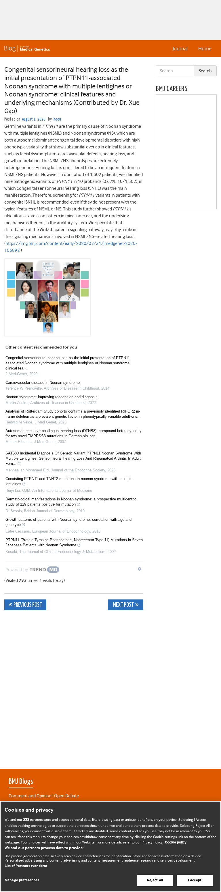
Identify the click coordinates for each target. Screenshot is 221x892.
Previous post (28, 605)
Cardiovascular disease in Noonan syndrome (42, 382)
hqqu (57, 119)
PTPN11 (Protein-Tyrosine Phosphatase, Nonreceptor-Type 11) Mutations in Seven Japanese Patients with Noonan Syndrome (74, 542)
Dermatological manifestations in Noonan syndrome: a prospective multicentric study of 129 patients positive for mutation (70, 501)
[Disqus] (73, 686)
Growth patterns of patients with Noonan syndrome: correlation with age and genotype (68, 522)
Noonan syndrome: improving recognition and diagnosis (51, 397)
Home (205, 48)
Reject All (155, 880)
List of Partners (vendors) (26, 866)
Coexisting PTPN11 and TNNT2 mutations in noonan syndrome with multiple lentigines (68, 481)
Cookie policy (175, 842)
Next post (123, 605)
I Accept (194, 880)
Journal (180, 48)
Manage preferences (22, 880)
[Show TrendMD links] (139, 568)
